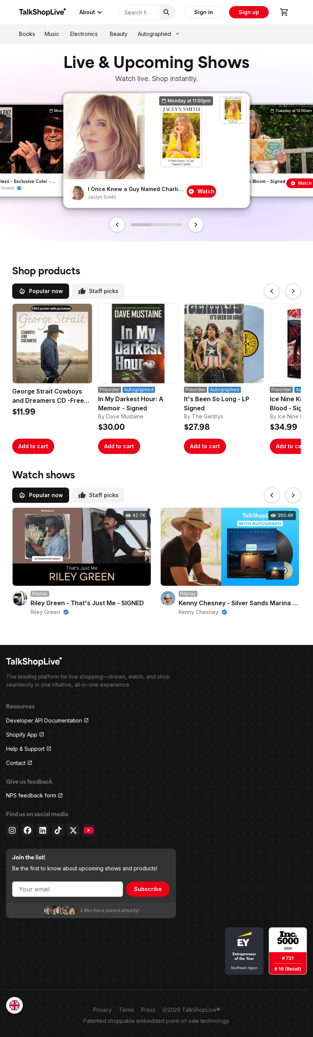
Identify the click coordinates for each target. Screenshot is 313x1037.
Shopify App (21, 734)
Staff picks (103, 291)
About (87, 12)
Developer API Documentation (44, 720)
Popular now (46, 291)
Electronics (84, 34)
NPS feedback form (31, 795)
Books (27, 34)
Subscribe (148, 889)
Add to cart (33, 446)
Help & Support (25, 748)
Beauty (118, 34)
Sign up (249, 12)
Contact (16, 763)
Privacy (102, 1009)
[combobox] (14, 1005)
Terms (126, 1009)
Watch (206, 191)
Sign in (203, 12)
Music (52, 34)
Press (148, 1009)
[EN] (14, 1005)
